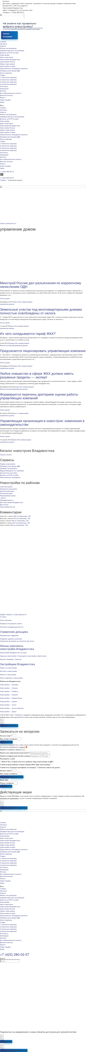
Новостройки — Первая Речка (11, 698)
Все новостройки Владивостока (11, 502)
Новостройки (4, 55)
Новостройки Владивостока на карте (13, 652)
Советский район (6, 486)
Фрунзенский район (7, 491)
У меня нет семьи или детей (48, 767)
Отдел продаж (5, 100)
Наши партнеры (6, 620)
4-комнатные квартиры (8, 84)
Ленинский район (6, 493)
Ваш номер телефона (8, 739)
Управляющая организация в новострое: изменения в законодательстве (42, 422)
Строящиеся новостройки (27, 656)
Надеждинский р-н (7, 500)
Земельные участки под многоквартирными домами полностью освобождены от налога (41, 311)
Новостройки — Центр (8, 711)
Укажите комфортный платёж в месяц (15, 756)
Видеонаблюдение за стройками (12, 470)
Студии (2, 75)
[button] (43, 105)
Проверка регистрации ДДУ (10, 70)
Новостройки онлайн (7, 66)
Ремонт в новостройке (8, 674)
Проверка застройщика (8, 468)
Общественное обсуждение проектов (13, 68)
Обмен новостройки (7, 64)
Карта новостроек (6, 57)
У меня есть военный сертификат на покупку (17, 767)
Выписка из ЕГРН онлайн (9, 53)
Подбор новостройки (7, 464)
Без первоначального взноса (10, 93)
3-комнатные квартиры (8, 82)
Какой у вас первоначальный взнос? (14, 753)
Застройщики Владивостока (17, 664)
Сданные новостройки (8, 656)
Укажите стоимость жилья (10, 749)
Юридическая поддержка (9, 635)
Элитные (18, 659)
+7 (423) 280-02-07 (7, 171)
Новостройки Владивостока (10, 59)
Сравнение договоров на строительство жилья (17, 641)
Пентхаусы (4, 86)
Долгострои (4, 504)
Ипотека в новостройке (8, 671)
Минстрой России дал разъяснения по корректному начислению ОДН (40, 284)
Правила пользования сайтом (11, 623)
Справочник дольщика (14, 632)
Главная (3, 41)
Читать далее (5, 298)
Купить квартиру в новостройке (11, 678)
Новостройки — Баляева (9, 684)
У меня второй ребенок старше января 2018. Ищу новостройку (25, 764)
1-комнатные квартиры (8, 77)
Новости (3, 46)
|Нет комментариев (25, 302)
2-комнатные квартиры (8, 79)
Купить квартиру (6, 73)
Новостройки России (7, 62)
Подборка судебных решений (11, 639)
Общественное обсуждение (10, 477)
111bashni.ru (18, 715)
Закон (15, 302)
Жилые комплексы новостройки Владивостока (17, 647)
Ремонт (2, 97)
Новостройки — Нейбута (9, 691)
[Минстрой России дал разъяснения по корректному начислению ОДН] (43, 257)
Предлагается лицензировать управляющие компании (43, 350)
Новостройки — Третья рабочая (12, 708)
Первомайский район (8, 495)
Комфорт (10, 659)
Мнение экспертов (7, 345)
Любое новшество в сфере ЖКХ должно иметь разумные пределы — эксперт (37, 375)
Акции (2, 102)
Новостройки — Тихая (8, 705)
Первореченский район (8, 489)
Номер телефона (6, 783)
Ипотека (3, 91)
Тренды (11, 343)
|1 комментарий (22, 413)
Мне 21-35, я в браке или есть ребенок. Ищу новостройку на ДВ (27, 761)
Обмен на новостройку (8, 668)
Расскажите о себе (7, 759)
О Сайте (3, 617)
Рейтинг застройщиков (8, 48)
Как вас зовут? (6, 736)
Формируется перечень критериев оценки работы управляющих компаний (39, 396)
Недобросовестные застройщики (12, 50)
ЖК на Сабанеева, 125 (22, 516)
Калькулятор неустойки (8, 473)
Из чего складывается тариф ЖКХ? (28, 333)
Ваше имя (4, 780)
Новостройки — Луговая (9, 688)
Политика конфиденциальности (11, 627)
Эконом (3, 659)
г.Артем (3, 498)
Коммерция (4, 88)
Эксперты (3, 44)
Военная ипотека (6, 95)
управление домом (7, 304)
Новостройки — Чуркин (8, 701)
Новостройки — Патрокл (9, 695)
